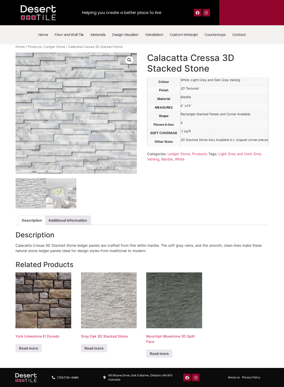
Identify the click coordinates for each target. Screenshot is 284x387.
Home (43, 34)
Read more (28, 348)
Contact (239, 34)
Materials (98, 34)
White (179, 159)
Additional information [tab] (67, 220)
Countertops (215, 34)
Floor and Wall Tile (69, 34)
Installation (154, 34)
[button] (129, 60)
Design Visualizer (125, 34)
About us (234, 377)
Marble (167, 159)
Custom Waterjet (184, 34)
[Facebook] (197, 12)
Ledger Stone (54, 47)
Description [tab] (32, 220)
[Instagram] (206, 12)
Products (34, 47)
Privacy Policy (251, 377)
